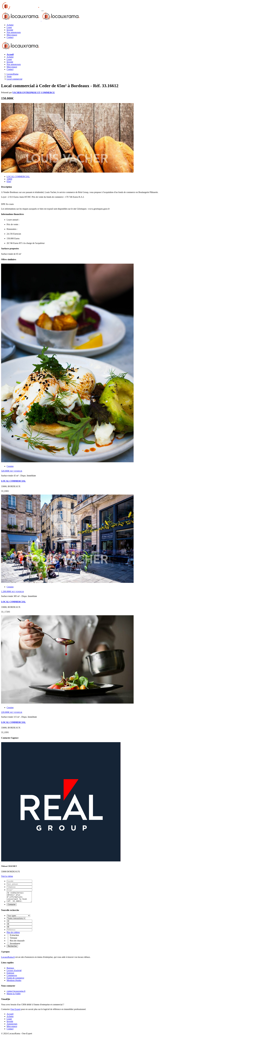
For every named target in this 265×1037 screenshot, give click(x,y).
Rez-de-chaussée (17, 940)
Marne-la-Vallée (14, 993)
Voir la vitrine (7, 876)
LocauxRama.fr (8, 957)
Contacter (11, 904)
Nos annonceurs (14, 64)
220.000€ (11, 712)
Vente (9, 76)
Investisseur (14, 943)
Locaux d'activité (14, 970)
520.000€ (11, 471)
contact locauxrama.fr (16, 991)
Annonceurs (12, 1024)
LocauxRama (12, 74)
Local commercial (14, 79)
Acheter (10, 57)
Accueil (10, 1014)
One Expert (15, 1009)
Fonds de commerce (15, 978)
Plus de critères (13, 932)
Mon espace (12, 67)
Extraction (14, 935)
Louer (9, 59)
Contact (10, 69)
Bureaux (10, 968)
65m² (9, 181)
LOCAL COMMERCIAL (18, 176)
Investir (10, 62)
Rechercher (12, 946)
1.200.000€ (12, 591)
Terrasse (13, 938)
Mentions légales (14, 980)
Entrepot (10, 973)
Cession (10, 466)
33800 (9, 179)
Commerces (12, 975)
